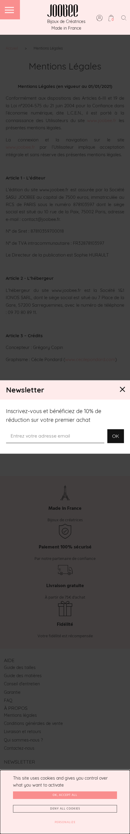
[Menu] (10, 9)
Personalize (65, 822)
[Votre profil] (99, 18)
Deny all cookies (65, 808)
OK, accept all (65, 795)
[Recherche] (124, 18)
